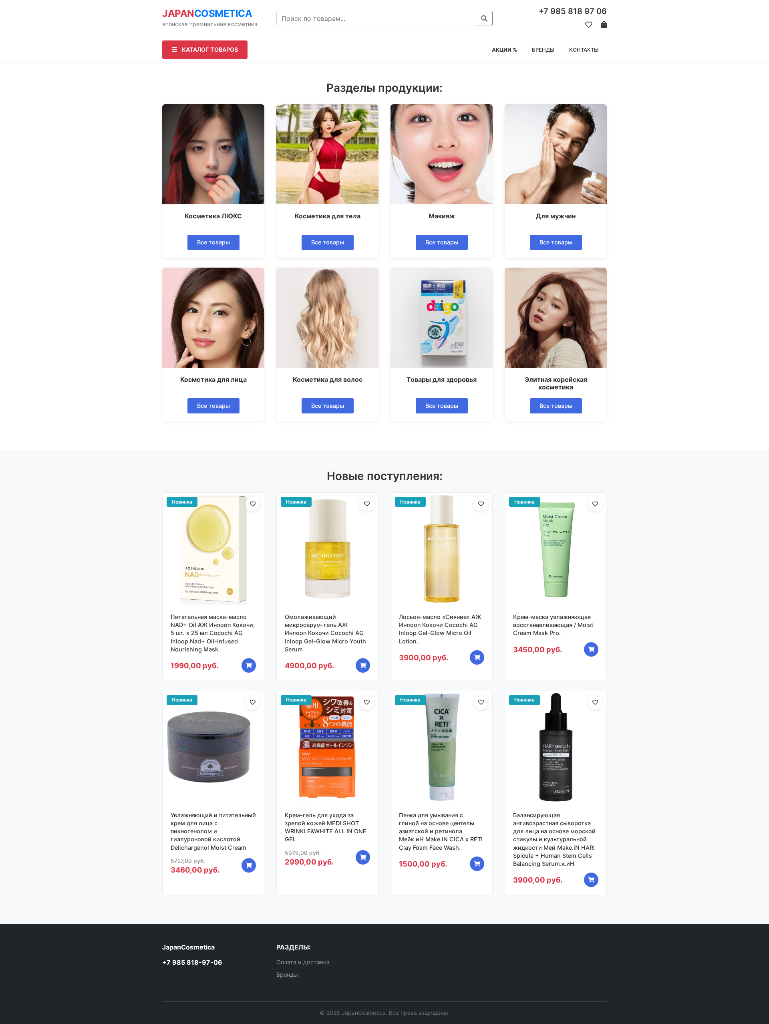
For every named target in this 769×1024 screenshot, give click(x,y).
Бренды (287, 974)
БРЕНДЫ (543, 49)
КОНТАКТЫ (583, 49)
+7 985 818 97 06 (573, 11)
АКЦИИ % (504, 49)
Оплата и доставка (303, 962)
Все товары (213, 242)
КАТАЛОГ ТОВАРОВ (209, 49)
